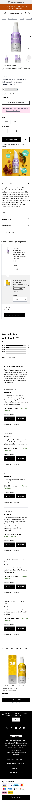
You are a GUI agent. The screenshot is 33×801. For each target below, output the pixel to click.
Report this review (11, 425)
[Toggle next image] (30, 36)
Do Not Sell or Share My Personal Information (16, 753)
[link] (25, 13)
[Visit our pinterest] (24, 728)
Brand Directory (12, 19)
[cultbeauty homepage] (15, 13)
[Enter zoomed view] (28, 48)
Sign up (15, 719)
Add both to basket (14, 315)
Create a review (8, 358)
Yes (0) (10, 418)
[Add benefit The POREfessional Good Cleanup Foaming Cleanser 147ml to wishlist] (29, 656)
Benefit (22, 19)
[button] (16, 89)
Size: (4, 118)
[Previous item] (3, 678)
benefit (5, 76)
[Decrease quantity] (5, 131)
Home (4, 19)
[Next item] (28, 678)
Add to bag (17, 699)
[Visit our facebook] (7, 728)
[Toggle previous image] (1, 36)
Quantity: (6, 127)
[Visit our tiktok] (20, 728)
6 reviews (13, 94)
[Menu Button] (2, 13)
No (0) (22, 418)
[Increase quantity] (16, 131)
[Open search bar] (5, 13)
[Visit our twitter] (12, 728)
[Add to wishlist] (26, 139)
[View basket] (28, 13)
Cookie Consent (16, 750)
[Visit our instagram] (16, 728)
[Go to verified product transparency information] (10, 89)
